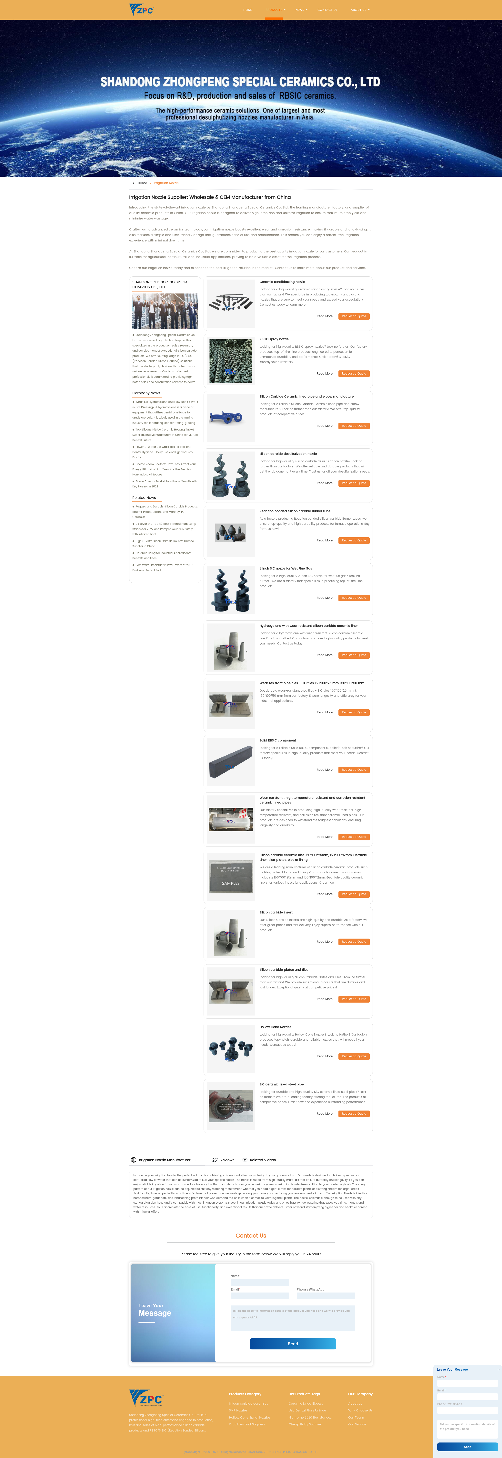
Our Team (356, 1417)
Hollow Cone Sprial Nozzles (249, 1417)
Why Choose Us (360, 1410)
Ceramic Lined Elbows (306, 1403)
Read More (325, 316)
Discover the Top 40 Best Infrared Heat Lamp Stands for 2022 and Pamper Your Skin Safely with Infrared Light (164, 529)
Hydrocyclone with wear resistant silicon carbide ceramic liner (309, 625)
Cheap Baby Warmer (305, 1424)
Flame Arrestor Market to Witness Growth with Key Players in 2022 (164, 484)
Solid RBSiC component (278, 740)
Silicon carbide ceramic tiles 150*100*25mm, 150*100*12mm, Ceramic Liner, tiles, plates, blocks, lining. (313, 857)
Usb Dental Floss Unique (307, 1410)
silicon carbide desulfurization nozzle (288, 453)
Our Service (357, 1424)
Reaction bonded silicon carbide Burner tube (295, 511)
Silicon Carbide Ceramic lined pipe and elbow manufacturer (307, 396)
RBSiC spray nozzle (274, 339)
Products (274, 9)
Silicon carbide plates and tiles (284, 969)
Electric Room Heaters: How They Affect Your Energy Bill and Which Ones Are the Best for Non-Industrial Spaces (164, 469)
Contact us (327, 9)
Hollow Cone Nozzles (275, 1027)
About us (358, 9)
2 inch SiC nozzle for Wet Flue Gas (286, 568)
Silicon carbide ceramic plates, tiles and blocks (247, 1403)
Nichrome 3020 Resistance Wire (309, 1417)
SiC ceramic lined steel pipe (282, 1084)
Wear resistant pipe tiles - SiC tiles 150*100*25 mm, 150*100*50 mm (312, 683)
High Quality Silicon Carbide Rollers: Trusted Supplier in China (163, 544)
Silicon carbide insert (276, 912)
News (300, 9)
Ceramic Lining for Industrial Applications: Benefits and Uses (161, 556)
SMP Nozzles (238, 1410)
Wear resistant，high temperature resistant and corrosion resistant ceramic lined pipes (312, 800)
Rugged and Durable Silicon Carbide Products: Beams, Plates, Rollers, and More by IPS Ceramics (165, 511)
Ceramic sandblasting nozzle (282, 281)
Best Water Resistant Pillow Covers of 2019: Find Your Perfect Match (162, 568)
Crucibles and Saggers (247, 1424)
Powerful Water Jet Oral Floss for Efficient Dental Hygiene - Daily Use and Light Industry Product (162, 452)
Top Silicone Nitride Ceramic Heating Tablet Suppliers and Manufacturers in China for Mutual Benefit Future (165, 434)
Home (247, 9)
